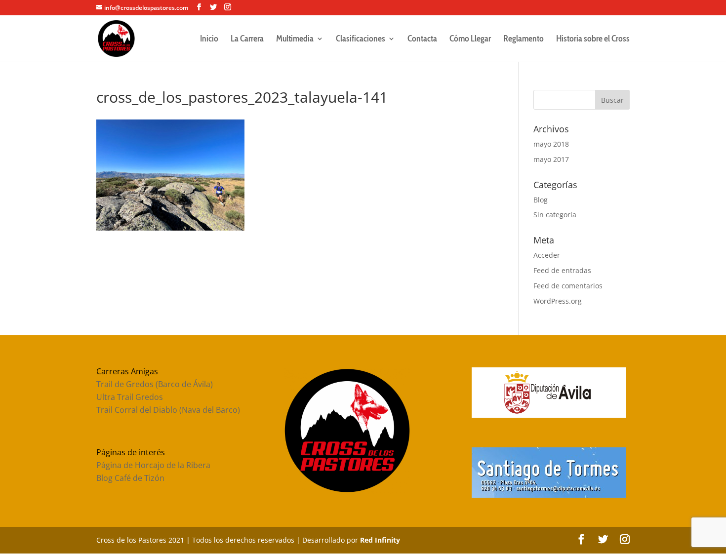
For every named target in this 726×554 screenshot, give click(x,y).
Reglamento (523, 39)
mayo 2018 (551, 144)
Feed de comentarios (568, 285)
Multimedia (295, 39)
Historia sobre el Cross (593, 39)
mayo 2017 (551, 159)
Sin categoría (554, 214)
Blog (540, 199)
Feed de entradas (562, 270)
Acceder (546, 255)
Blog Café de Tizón (130, 478)
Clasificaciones (360, 39)
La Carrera (247, 39)
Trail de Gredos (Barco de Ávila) (154, 384)
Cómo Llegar (470, 39)
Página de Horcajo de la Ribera (153, 465)
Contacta (422, 39)
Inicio (209, 39)
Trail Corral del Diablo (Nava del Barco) (168, 409)
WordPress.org (557, 301)
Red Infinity (380, 540)
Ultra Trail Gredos (129, 397)
